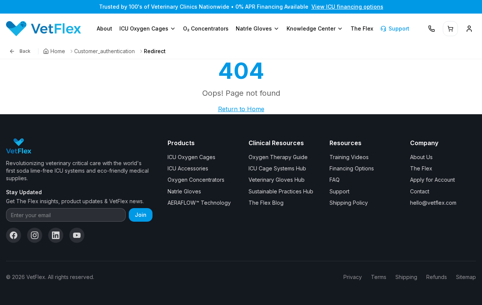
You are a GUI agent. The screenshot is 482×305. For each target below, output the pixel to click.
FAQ (334, 179)
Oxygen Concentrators (196, 179)
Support (399, 28)
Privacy (352, 277)
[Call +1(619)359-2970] (431, 28)
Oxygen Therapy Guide (278, 157)
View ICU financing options (347, 6)
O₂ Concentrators (206, 28)
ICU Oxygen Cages (143, 28)
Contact (419, 191)
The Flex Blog (266, 202)
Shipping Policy (348, 202)
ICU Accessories (188, 168)
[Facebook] (13, 235)
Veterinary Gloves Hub (277, 179)
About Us (421, 157)
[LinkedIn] (55, 235)
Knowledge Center (311, 28)
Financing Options (351, 168)
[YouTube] (76, 235)
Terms (378, 277)
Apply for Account (432, 179)
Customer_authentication (104, 51)
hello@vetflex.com (433, 202)
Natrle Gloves (254, 28)
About (104, 28)
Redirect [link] (155, 51)
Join (140, 215)
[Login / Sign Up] (469, 28)
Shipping (406, 277)
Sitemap (466, 277)
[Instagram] (34, 235)
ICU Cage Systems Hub (277, 168)
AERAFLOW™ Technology (199, 202)
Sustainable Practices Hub (281, 191)
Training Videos (349, 157)
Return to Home (241, 109)
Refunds (436, 277)
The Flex (362, 28)
